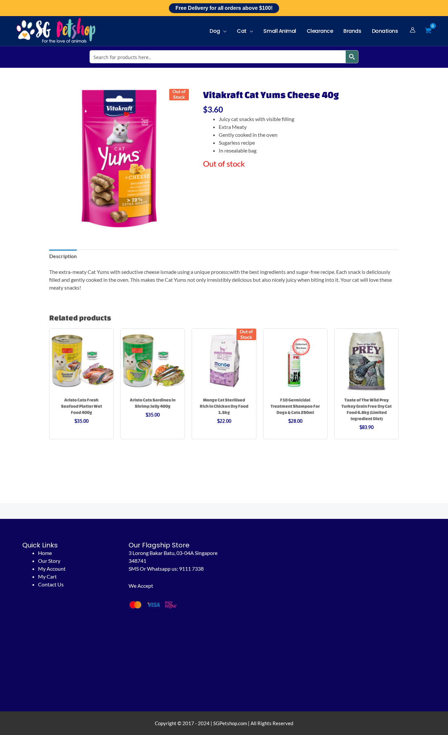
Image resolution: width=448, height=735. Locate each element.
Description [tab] (63, 256)
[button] (223, 31)
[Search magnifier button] (352, 57)
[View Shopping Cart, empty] (428, 30)
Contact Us (51, 584)
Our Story (49, 561)
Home (45, 553)
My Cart (47, 576)
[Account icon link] (413, 30)
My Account (52, 568)
